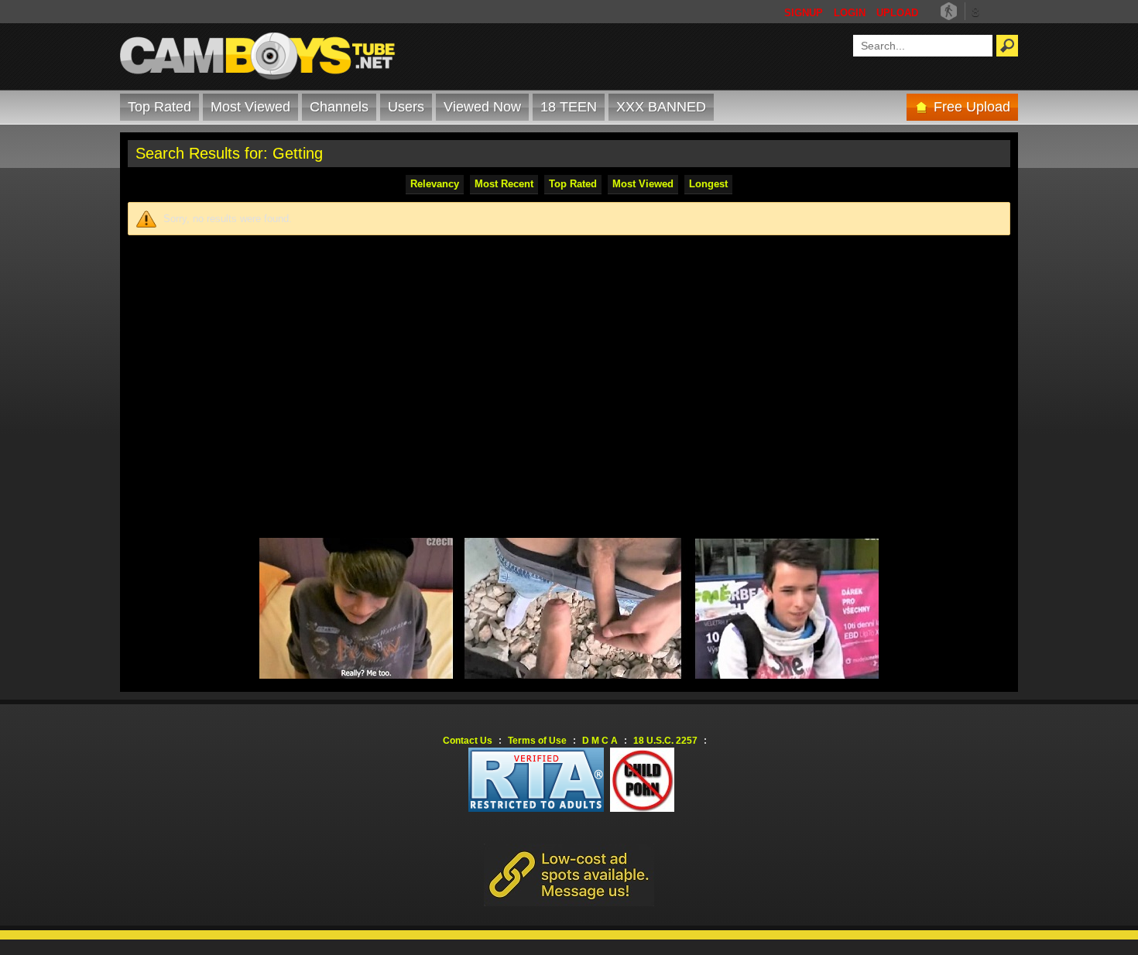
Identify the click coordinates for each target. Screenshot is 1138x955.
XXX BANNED (661, 107)
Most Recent (504, 184)
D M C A (600, 740)
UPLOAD (897, 13)
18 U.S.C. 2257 (665, 740)
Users (406, 107)
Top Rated (159, 107)
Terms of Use (537, 740)
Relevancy (434, 184)
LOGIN (849, 13)
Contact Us (467, 740)
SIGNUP (803, 13)
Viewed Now (482, 107)
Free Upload (972, 107)
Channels (339, 107)
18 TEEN (568, 107)
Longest (708, 184)
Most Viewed (250, 107)
